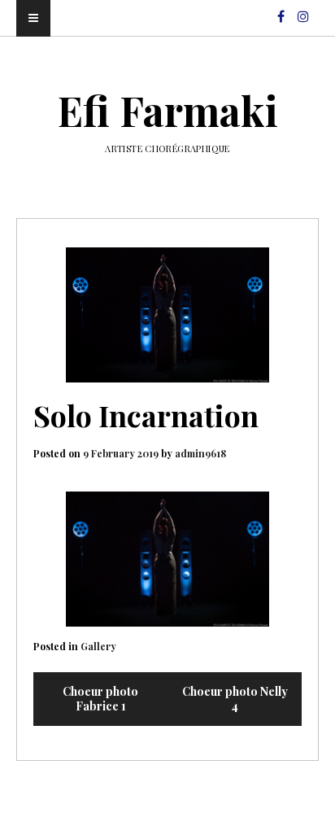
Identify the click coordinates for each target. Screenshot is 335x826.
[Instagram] (303, 9)
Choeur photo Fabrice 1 (100, 699)
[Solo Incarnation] (167, 315)
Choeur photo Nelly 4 (235, 699)
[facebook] (280, 9)
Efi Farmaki (168, 110)
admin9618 (200, 453)
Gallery (98, 646)
